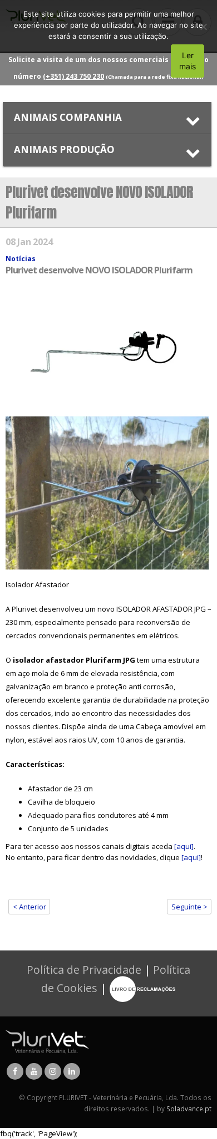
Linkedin (71, 1071)
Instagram (53, 1071)
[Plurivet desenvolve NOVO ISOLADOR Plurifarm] (108, 431)
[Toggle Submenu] (107, 118)
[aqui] (184, 846)
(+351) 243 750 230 (73, 76)
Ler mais (187, 60)
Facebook (15, 1071)
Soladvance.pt (188, 1108)
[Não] (203, 26)
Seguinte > (189, 907)
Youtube (34, 1071)
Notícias (21, 258)
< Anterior (29, 907)
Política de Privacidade (84, 969)
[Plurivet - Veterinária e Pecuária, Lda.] (47, 1040)
